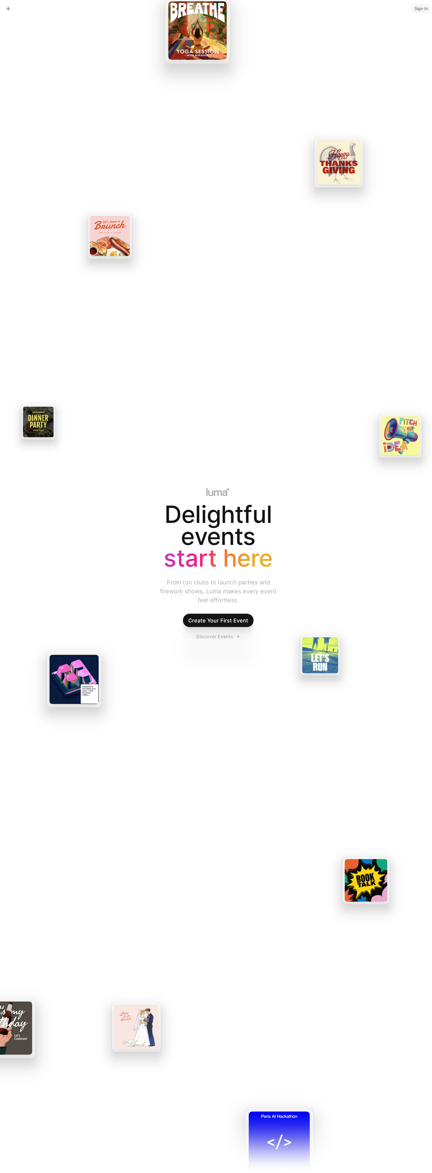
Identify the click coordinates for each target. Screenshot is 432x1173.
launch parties (238, 582)
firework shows (181, 591)
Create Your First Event (218, 620)
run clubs (196, 582)
